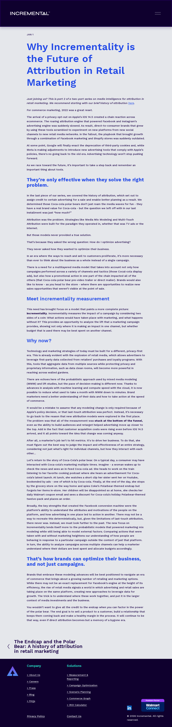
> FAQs (31, 701)
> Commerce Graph (79, 698)
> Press (31, 688)
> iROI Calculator (77, 705)
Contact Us (74, 716)
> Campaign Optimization (82, 685)
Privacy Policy (36, 716)
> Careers (32, 681)
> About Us (33, 675)
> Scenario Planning (79, 691)
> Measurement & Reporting (77, 677)
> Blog (30, 694)
